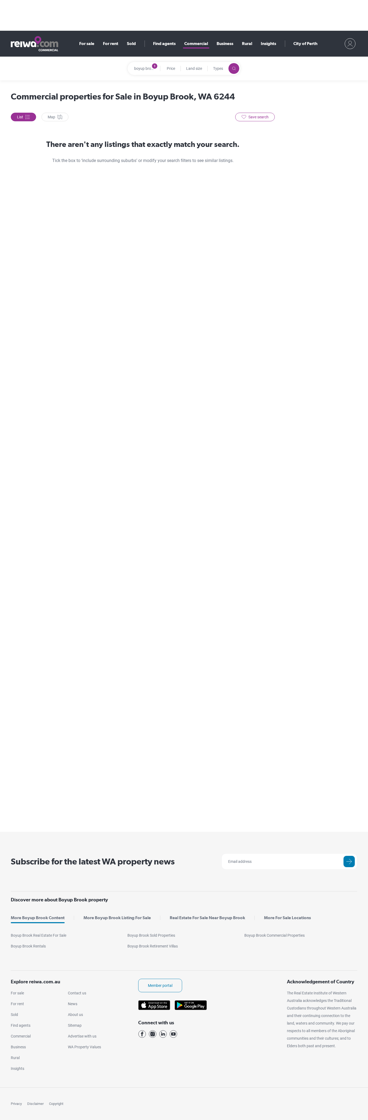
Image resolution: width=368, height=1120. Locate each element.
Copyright (56, 1104)
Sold (131, 43)
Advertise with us (82, 1036)
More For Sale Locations (287, 917)
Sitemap (75, 1025)
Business (225, 43)
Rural (247, 43)
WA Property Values (84, 1047)
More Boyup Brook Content (38, 917)
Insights (268, 43)
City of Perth (305, 43)
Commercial (196, 43)
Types (218, 68)
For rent (110, 43)
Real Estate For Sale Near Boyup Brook (207, 917)
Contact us (77, 993)
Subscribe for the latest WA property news (93, 861)
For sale (86, 43)
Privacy (16, 1104)
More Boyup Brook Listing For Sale (117, 917)
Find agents (164, 43)
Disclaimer (35, 1104)
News (72, 1004)
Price (171, 68)
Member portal (160, 985)
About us (75, 1014)
